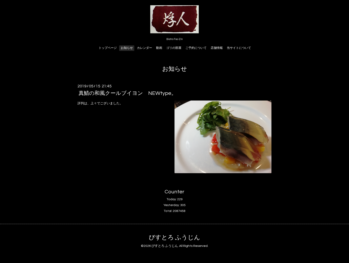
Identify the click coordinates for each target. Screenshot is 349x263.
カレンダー (144, 47)
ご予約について (196, 47)
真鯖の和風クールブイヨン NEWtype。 (128, 93)
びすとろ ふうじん (174, 237)
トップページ (108, 47)
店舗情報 (217, 47)
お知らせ (127, 47)
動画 (159, 47)
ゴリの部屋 (173, 47)
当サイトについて (239, 47)
